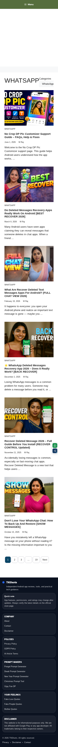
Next (45, 559)
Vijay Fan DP (10, 686)
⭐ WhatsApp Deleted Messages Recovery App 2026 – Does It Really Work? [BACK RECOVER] (27, 368)
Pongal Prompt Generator (15, 666)
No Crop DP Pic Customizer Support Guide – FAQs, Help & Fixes (27, 135)
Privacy (5, 742)
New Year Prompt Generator (16, 676)
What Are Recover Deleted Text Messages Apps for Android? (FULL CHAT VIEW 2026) (27, 293)
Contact (7, 626)
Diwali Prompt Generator (14, 671)
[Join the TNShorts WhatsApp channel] (54, 445)
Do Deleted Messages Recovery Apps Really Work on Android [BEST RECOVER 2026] (28, 213)
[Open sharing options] (54, 450)
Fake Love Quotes (12, 699)
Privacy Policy (10, 644)
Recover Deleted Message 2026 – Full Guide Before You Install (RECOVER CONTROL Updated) (28, 444)
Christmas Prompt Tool (14, 681)
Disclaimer (8, 631)
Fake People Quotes (13, 704)
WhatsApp (9, 129)
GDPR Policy (10, 649)
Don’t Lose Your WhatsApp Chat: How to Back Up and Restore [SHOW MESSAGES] (28, 523)
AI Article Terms (11, 654)
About (6, 621)
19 (36, 559)
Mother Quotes (10, 709)
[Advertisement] (29, 38)
